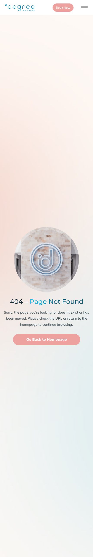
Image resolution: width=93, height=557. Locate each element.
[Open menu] (84, 7)
